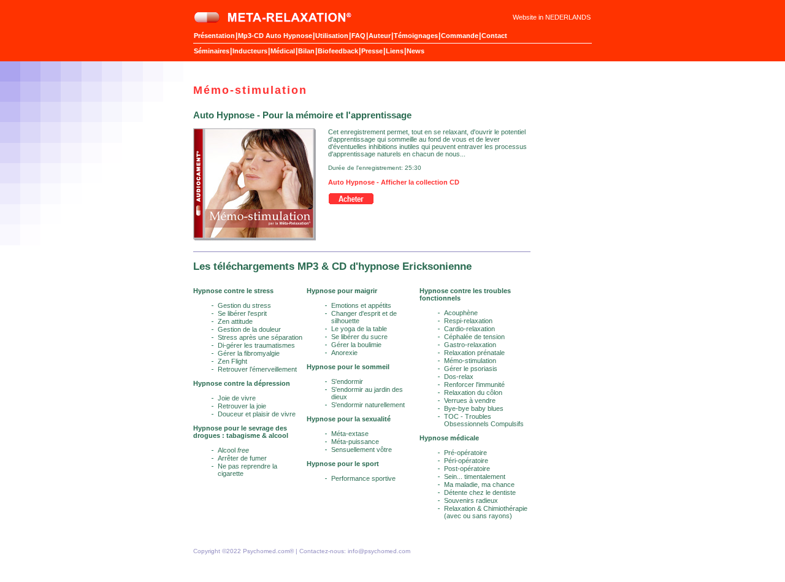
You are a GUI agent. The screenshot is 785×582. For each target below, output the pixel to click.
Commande (459, 35)
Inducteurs (249, 51)
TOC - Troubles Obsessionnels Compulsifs (484, 420)
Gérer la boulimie (356, 344)
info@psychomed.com (379, 551)
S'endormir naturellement (368, 404)
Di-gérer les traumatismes (256, 345)
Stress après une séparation (260, 337)
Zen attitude (235, 321)
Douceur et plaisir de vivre (257, 414)
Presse (372, 51)
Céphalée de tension (474, 336)
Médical (282, 51)
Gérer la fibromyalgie (249, 353)
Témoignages (416, 35)
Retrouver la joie (242, 406)
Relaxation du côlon (473, 392)
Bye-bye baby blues (474, 408)
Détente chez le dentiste (480, 492)
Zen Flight (232, 361)
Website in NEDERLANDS (552, 17)
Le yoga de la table (359, 328)
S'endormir (347, 381)
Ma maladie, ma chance (479, 484)
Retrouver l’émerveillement (257, 369)
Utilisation (331, 35)
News (415, 51)
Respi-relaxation (468, 320)
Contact (494, 35)
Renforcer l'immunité (474, 384)
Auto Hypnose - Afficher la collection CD (393, 182)
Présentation (214, 35)
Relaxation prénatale (474, 352)
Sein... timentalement (474, 476)
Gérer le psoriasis (470, 368)
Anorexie (344, 352)
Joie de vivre (237, 398)
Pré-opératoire (465, 452)
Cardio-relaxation (469, 328)
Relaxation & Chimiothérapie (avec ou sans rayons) (485, 512)
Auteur (380, 35)
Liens (395, 51)
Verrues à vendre (470, 400)
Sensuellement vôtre (361, 449)
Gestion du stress (244, 305)
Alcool (233, 450)
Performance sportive (363, 478)
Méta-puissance (355, 441)
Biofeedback (338, 51)
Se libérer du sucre (359, 336)
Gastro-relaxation (470, 344)
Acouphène (461, 312)
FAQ (358, 35)
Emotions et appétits (361, 305)
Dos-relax (458, 376)
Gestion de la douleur (249, 329)
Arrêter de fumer (242, 458)
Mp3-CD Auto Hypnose (275, 35)
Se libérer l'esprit (242, 313)
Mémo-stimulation (470, 360)
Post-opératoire (467, 468)
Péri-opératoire (466, 460)
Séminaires (211, 51)
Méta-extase (350, 433)
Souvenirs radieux (471, 500)
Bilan (306, 51)
